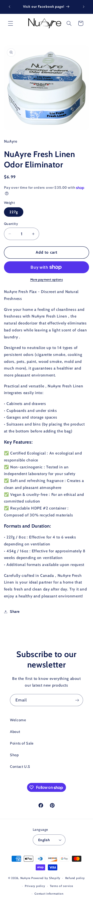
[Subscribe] (77, 700)
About (15, 731)
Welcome (18, 720)
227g (13, 212)
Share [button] (15, 611)
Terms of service (61, 886)
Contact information (48, 893)
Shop (14, 755)
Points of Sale (22, 743)
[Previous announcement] (9, 6)
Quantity (11, 224)
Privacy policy (35, 886)
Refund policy (75, 878)
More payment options (46, 279)
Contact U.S (20, 766)
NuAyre (25, 878)
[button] (10, 23)
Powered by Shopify (45, 878)
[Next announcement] (83, 6)
